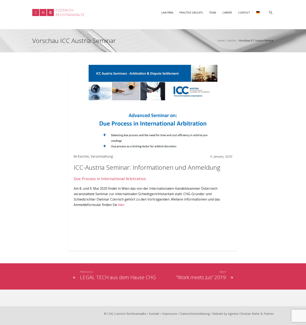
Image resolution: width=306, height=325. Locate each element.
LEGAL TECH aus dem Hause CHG (118, 277)
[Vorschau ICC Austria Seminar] (153, 106)
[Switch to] (258, 12)
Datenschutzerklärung (195, 314)
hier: (121, 204)
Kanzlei (232, 40)
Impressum (169, 314)
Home (221, 40)
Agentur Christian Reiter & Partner (251, 314)
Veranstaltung (102, 156)
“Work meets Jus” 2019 (201, 277)
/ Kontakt (153, 314)
